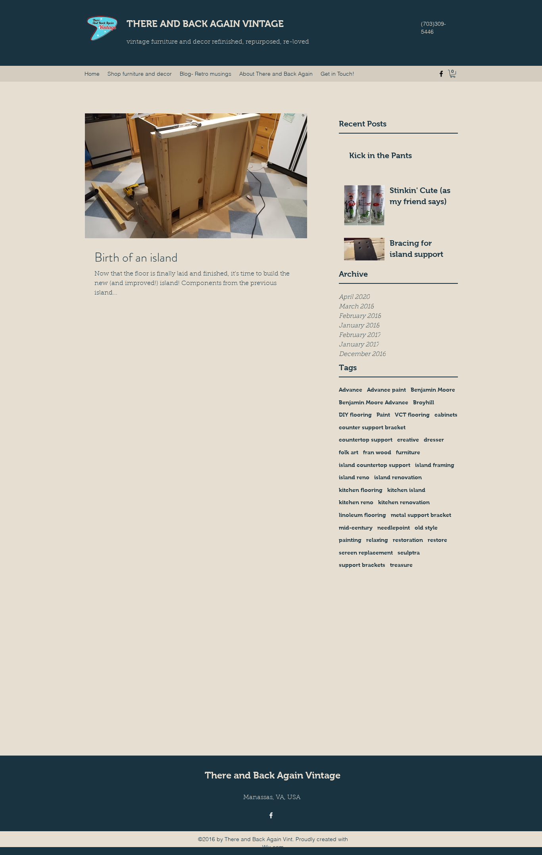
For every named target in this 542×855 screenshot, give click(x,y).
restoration (408, 540)
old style (426, 527)
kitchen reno (356, 502)
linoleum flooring (362, 515)
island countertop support (374, 465)
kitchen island (406, 490)
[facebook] (441, 74)
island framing (434, 465)
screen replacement (366, 552)
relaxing (377, 540)
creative (408, 439)
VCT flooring (412, 414)
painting (350, 540)
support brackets (362, 565)
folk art (348, 452)
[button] (452, 74)
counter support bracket (372, 427)
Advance (350, 389)
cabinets (445, 414)
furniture (408, 452)
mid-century (356, 527)
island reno (354, 477)
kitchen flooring (360, 490)
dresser (434, 439)
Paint (383, 414)
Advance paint (386, 389)
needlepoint (393, 527)
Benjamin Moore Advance (373, 402)
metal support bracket (421, 515)
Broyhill (423, 402)
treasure (401, 565)
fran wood (377, 452)
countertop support (365, 439)
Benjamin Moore (433, 389)
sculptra (409, 552)
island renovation (398, 477)
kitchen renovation (404, 502)
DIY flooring (355, 414)
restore (437, 540)
